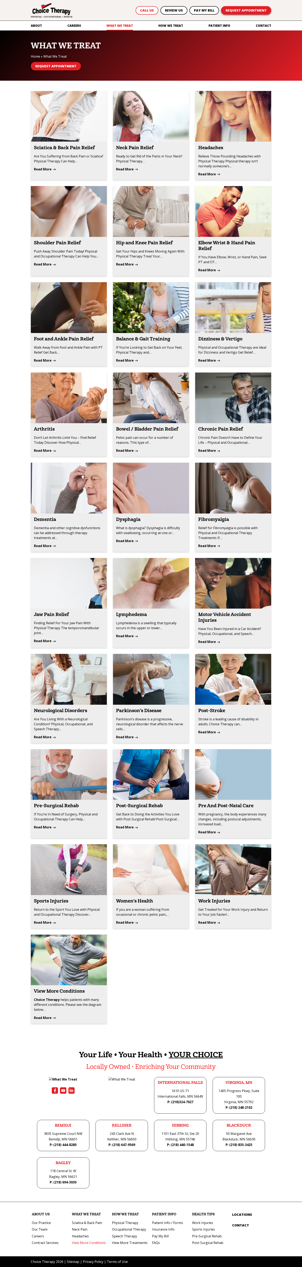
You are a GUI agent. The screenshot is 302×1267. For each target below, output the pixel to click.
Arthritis (44, 429)
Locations (242, 1214)
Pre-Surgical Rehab (56, 806)
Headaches (210, 148)
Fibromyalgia (213, 519)
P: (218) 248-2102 (239, 1107)
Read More (43, 169)
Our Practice (41, 1222)
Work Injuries (214, 901)
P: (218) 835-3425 (239, 1144)
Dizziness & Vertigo (220, 339)
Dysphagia (128, 519)
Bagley (63, 1163)
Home (35, 56)
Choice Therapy (47, 999)
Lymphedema (131, 614)
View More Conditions (59, 991)
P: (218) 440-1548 (180, 1144)
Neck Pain (79, 1229)
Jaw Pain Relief (51, 614)
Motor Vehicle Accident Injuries (224, 617)
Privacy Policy (93, 1261)
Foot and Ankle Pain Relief (63, 339)
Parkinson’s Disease (138, 711)
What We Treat (119, 25)
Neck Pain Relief (134, 148)
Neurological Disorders (60, 711)
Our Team (39, 1229)
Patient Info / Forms (167, 1222)
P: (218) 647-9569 (121, 1144)
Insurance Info (163, 1229)
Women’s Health (134, 901)
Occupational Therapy (129, 1229)
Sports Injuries (51, 901)
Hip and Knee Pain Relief (144, 243)
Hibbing (180, 1125)
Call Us (147, 10)
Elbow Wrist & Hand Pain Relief (226, 246)
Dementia (45, 519)
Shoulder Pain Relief (57, 243)
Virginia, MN (239, 1082)
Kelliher (121, 1125)
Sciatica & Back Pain (87, 1222)
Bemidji (63, 1125)
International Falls (180, 1082)
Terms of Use (117, 1261)
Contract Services (45, 1242)
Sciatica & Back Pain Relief (64, 148)
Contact (263, 25)
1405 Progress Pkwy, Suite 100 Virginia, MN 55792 (239, 1096)
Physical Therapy (125, 1222)
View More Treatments (130, 1242)
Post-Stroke (211, 711)
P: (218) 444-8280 (63, 1144)
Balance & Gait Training (143, 339)
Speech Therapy (124, 1236)
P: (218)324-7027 (180, 1102)
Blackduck (239, 1125)
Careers (74, 25)
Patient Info (219, 25)
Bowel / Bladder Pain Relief (147, 429)
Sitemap (73, 1261)
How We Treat (170, 25)
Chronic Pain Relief (220, 429)
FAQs (156, 1242)
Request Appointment (246, 10)
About (36, 25)
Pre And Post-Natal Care (226, 806)
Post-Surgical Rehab (139, 806)
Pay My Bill (204, 10)
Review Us (174, 10)
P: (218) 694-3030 (63, 1182)
